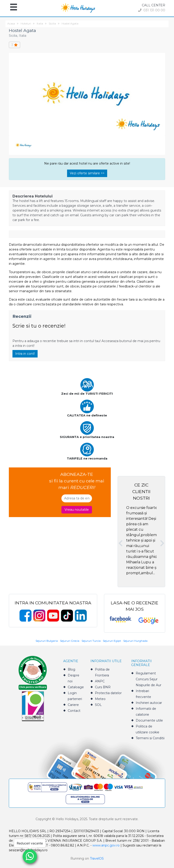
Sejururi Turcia (91, 640)
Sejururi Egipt (112, 640)
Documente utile (149, 720)
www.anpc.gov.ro (106, 845)
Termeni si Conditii (150, 738)
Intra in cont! (25, 354)
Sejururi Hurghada (135, 640)
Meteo (100, 699)
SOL (98, 705)
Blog (71, 669)
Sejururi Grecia (69, 640)
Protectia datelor (108, 693)
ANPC (100, 681)
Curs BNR (103, 687)
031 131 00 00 (154, 10)
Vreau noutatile (77, 510)
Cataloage (76, 687)
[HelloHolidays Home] (78, 7)
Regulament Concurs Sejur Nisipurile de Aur (148, 679)
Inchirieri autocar (149, 703)
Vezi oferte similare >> (87, 173)
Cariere (73, 705)
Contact (74, 711)
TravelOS (97, 858)
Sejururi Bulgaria (47, 640)
